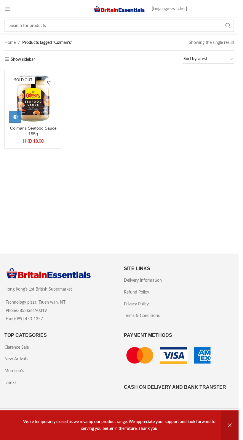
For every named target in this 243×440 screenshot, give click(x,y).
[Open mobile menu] (7, 9)
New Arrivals (16, 359)
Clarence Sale (16, 347)
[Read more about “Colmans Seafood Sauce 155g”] (15, 117)
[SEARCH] (228, 26)
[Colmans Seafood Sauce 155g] (33, 98)
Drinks (10, 383)
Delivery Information (143, 280)
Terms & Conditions (142, 316)
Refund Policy (136, 292)
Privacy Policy (136, 304)
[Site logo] (119, 9)
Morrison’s (14, 371)
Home (10, 43)
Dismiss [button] (230, 425)
